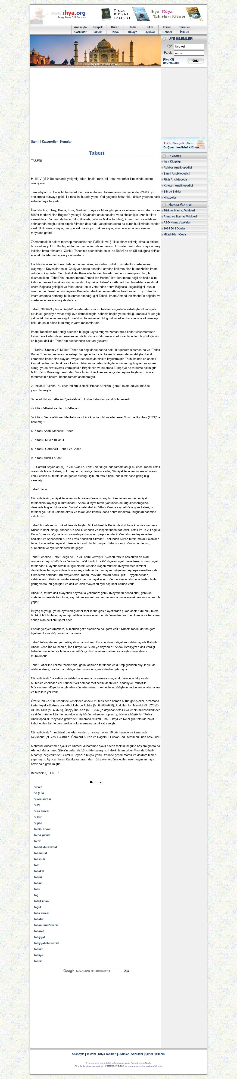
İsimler (184, 32)
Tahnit (38, 961)
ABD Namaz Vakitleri (177, 222)
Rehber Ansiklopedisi (178, 167)
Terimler (184, 27)
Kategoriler (50, 141)
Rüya (115, 32)
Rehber (167, 32)
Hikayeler (170, 197)
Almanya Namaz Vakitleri (180, 216)
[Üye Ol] (168, 59)
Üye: (170, 46)
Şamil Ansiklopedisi (177, 173)
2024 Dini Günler (174, 228)
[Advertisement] (118, 102)
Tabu (37, 889)
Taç (36, 895)
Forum (167, 27)
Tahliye (38, 955)
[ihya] (62, 23)
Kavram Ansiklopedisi (178, 185)
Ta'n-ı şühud (42, 835)
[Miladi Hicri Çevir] (184, 150)
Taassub (39, 859)
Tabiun (38, 883)
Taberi (38, 877)
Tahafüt (39, 919)
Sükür (38, 817)
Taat (36, 865)
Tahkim (38, 949)
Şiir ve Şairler (172, 191)
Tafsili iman (41, 901)
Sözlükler (80, 32)
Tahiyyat (39, 937)
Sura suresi (41, 811)
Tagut (37, 907)
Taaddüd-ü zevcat (45, 847)
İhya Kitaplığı (172, 161)
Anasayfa (80, 27)
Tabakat (39, 871)
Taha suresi (41, 913)
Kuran (115, 27)
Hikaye (132, 32)
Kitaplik (98, 27)
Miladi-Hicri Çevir (175, 234)
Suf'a (37, 805)
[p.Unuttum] (171, 62)
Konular (66, 141)
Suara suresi (42, 799)
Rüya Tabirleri (107, 1054)
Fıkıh (150, 27)
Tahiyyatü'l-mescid (46, 943)
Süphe (38, 823)
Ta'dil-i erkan (42, 829)
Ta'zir (37, 841)
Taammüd (40, 853)
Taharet (39, 931)
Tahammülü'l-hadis (46, 925)
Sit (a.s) (39, 793)
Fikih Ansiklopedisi (176, 179)
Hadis (132, 27)
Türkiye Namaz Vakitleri (179, 210)
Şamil (35, 141)
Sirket (38, 787)
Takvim (98, 32)
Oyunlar (150, 32)
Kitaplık (160, 1054)
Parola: (168, 52)
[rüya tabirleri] (153, 20)
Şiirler (149, 1054)
